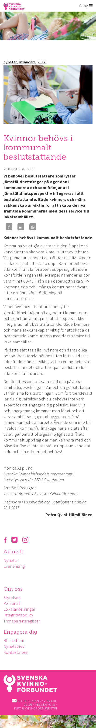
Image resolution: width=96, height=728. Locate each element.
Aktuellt (13, 551)
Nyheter (10, 560)
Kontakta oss (15, 652)
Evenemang (14, 566)
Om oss (13, 589)
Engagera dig (20, 632)
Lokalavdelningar (19, 609)
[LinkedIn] (20, 226)
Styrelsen (12, 597)
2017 (42, 62)
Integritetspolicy (18, 615)
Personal (11, 603)
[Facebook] (9, 226)
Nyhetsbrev (13, 646)
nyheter (10, 62)
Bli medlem (13, 640)
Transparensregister (21, 621)
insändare (27, 62)
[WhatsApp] (32, 226)
